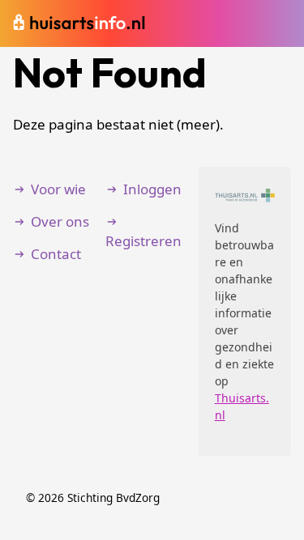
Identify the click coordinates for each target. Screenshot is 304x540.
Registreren (143, 241)
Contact (56, 253)
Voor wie (58, 189)
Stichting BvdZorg (113, 497)
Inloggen (152, 189)
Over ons (60, 221)
